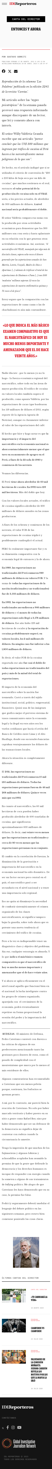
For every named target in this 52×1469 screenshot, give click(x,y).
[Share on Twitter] (10, 71)
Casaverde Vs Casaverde (37, 1330)
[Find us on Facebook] (7, 1428)
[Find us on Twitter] (3, 1428)
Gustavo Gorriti (16, 56)
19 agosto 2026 (37, 1308)
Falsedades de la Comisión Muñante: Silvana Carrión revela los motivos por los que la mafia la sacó (39, 1370)
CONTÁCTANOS (9, 1418)
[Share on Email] (16, 71)
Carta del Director (39, 1289)
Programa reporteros (35, 1320)
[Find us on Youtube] (19, 1428)
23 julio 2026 (37, 1339)
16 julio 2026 (37, 1388)
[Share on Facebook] (4, 71)
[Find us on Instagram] (13, 1428)
